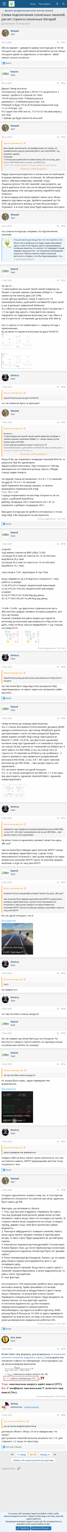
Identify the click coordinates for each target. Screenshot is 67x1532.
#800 (63, 1415)
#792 (63, 882)
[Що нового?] (57, 4)
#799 (63, 1348)
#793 (63, 973)
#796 (63, 1064)
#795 (63, 1033)
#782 (63, 83)
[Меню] (4, 4)
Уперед (44, 1454)
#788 (63, 544)
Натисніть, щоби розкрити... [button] (33, 168)
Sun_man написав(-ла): (14, 1421)
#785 (63, 280)
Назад (22, 1454)
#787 (63, 422)
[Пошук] (63, 4)
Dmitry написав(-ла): (13, 888)
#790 (63, 718)
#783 (63, 137)
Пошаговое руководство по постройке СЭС (38, 239)
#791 (63, 818)
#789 (63, 667)
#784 (63, 226)
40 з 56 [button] (33, 1454)
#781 (63, 42)
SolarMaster (9, 23)
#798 (63, 1190)
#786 (63, 387)
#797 (63, 1141)
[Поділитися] (58, 42)
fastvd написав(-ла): (13, 143)
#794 (63, 1008)
